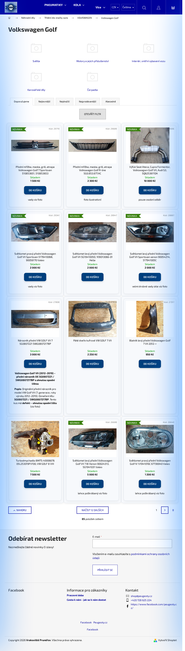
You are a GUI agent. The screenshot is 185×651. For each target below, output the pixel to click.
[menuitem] (55, 5)
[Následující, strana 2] (164, 510)
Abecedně (111, 101)
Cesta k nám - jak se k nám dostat (86, 599)
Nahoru (21, 510)
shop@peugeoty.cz (141, 595)
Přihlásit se (105, 569)
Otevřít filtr (92, 114)
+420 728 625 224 (141, 600)
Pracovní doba (75, 595)
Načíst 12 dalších (93, 510)
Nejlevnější (44, 101)
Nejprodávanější (87, 101)
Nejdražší (65, 101)
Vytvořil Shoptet (167, 640)
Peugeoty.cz (100, 622)
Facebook (86, 622)
